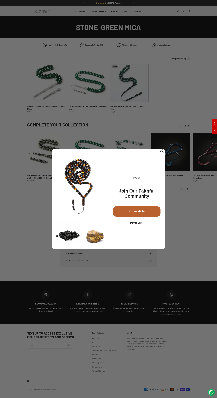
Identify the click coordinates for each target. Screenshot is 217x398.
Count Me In (137, 211)
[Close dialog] (162, 151)
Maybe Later (136, 223)
